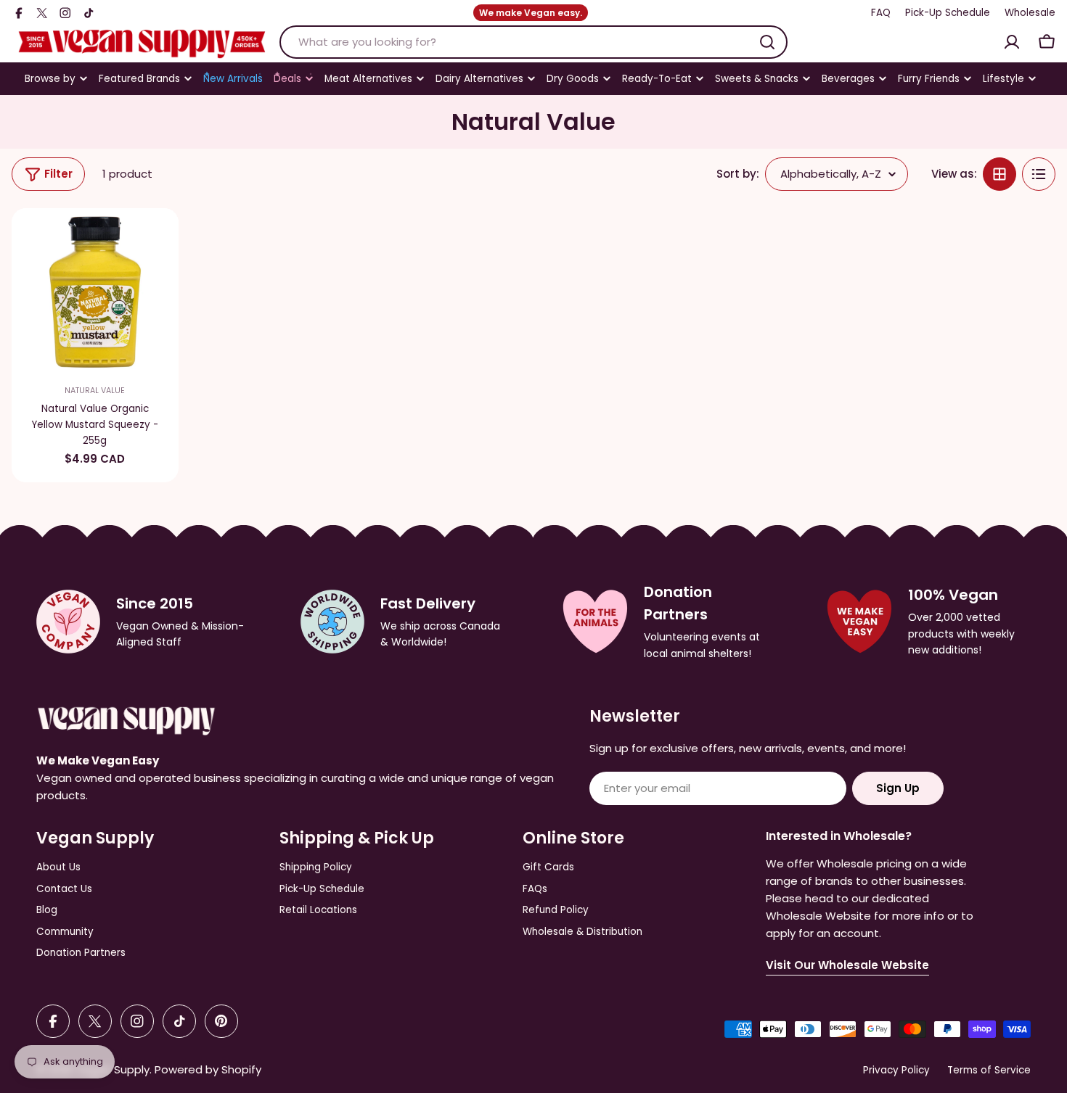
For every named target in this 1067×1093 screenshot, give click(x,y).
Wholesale (1030, 13)
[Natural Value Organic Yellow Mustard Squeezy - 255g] (95, 291)
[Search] (767, 42)
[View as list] (1038, 174)
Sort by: (737, 173)
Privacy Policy (896, 1070)
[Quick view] (158, 239)
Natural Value (95, 390)
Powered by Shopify (208, 1069)
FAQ (881, 13)
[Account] (1012, 42)
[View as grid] (999, 174)
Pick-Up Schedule (947, 13)
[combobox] (533, 42)
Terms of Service (989, 1070)
